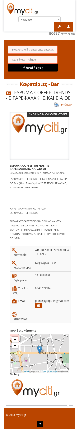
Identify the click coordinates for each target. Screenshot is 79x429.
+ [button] (15, 339)
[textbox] (33, 50)
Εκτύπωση (66, 104)
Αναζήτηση (34, 68)
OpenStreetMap (49, 371)
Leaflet (25, 371)
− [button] (15, 345)
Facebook (40, 424)
